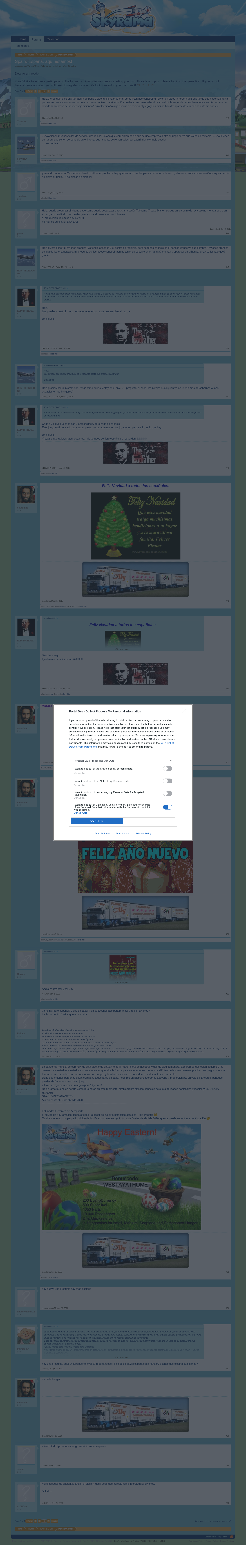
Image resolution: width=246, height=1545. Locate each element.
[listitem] (123, 761)
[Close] (185, 711)
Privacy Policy (143, 833)
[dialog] (123, 772)
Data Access (123, 833)
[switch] (167, 768)
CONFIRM (97, 820)
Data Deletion (102, 833)
